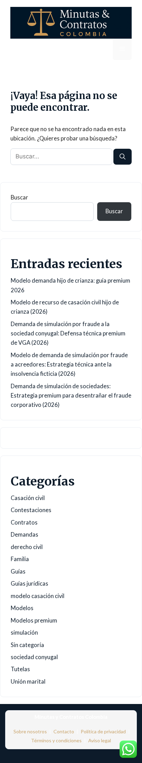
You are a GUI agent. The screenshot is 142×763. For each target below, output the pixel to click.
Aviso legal (99, 740)
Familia (20, 559)
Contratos (24, 522)
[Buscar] (122, 157)
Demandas (24, 534)
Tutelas (20, 669)
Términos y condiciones (56, 740)
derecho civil (27, 547)
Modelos (22, 608)
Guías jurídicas (29, 583)
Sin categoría (27, 645)
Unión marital (28, 681)
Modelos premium (34, 620)
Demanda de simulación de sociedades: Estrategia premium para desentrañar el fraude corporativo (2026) (71, 395)
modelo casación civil (37, 596)
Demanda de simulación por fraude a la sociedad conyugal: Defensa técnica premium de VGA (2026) (68, 333)
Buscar (19, 197)
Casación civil (28, 498)
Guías (18, 571)
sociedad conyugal (34, 657)
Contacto (63, 731)
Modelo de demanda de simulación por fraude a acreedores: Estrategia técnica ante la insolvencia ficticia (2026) (69, 364)
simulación (24, 632)
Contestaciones (31, 510)
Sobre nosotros (30, 731)
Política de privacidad (103, 731)
